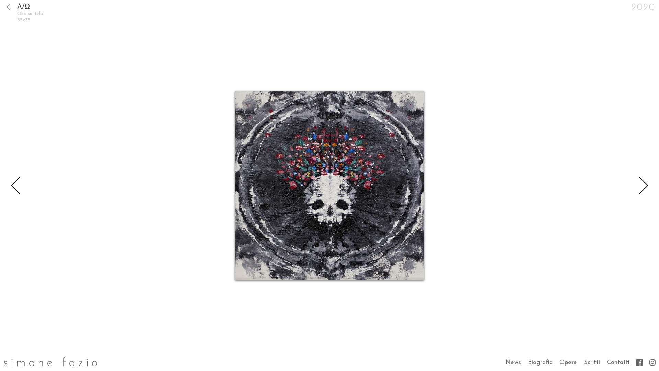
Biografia (540, 362)
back (8, 6)
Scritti (592, 362)
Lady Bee (643, 185)
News (513, 362)
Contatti (618, 362)
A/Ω (23, 6)
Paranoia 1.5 (15, 185)
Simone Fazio (52, 363)
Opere (568, 362)
